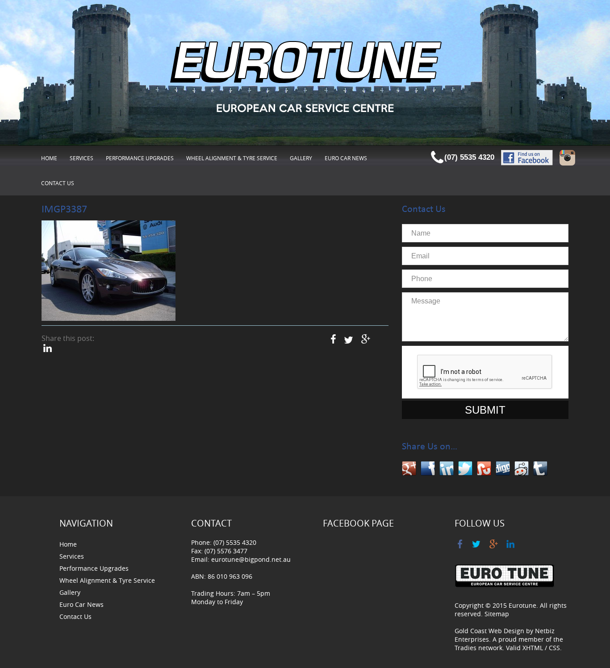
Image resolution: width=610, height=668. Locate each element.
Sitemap (497, 614)
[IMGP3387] (108, 270)
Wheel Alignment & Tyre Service (231, 158)
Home (49, 158)
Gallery (301, 158)
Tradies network (478, 647)
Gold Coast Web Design (489, 631)
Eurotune (522, 605)
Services (81, 158)
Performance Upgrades (140, 158)
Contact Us (57, 183)
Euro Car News (346, 158)
